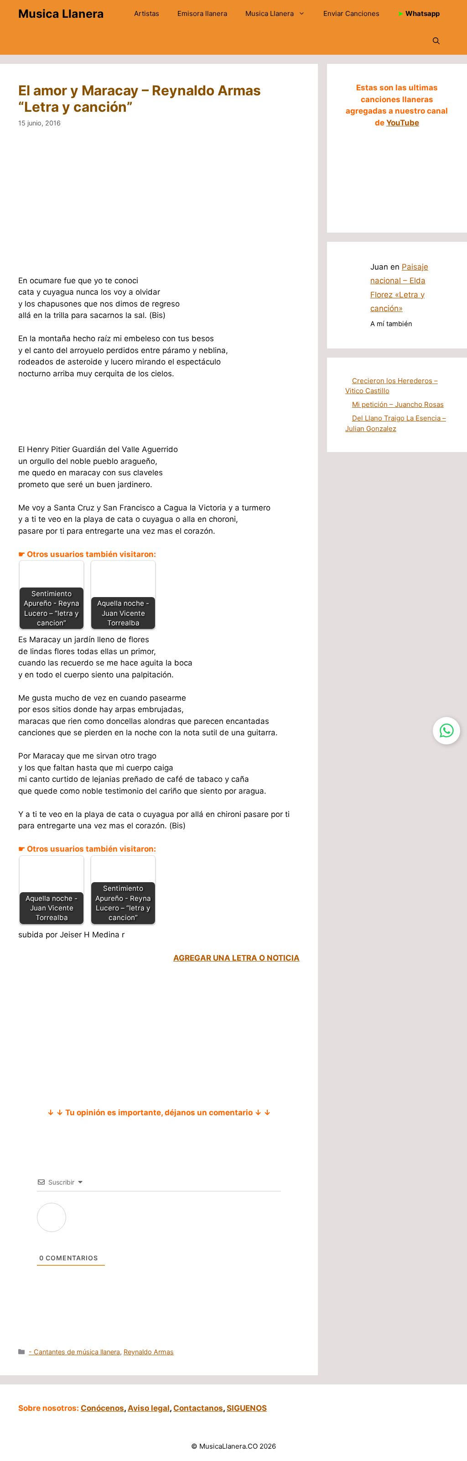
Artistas (146, 13)
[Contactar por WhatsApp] (446, 730)
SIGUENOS (247, 1408)
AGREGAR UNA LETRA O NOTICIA (236, 957)
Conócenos (102, 1408)
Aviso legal (149, 1408)
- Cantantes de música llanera (74, 1352)
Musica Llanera (61, 14)
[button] (436, 41)
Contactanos (198, 1408)
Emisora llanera (202, 13)
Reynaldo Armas (149, 1352)
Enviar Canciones (351, 13)
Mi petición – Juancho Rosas (398, 404)
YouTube (402, 122)
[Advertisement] (159, 207)
